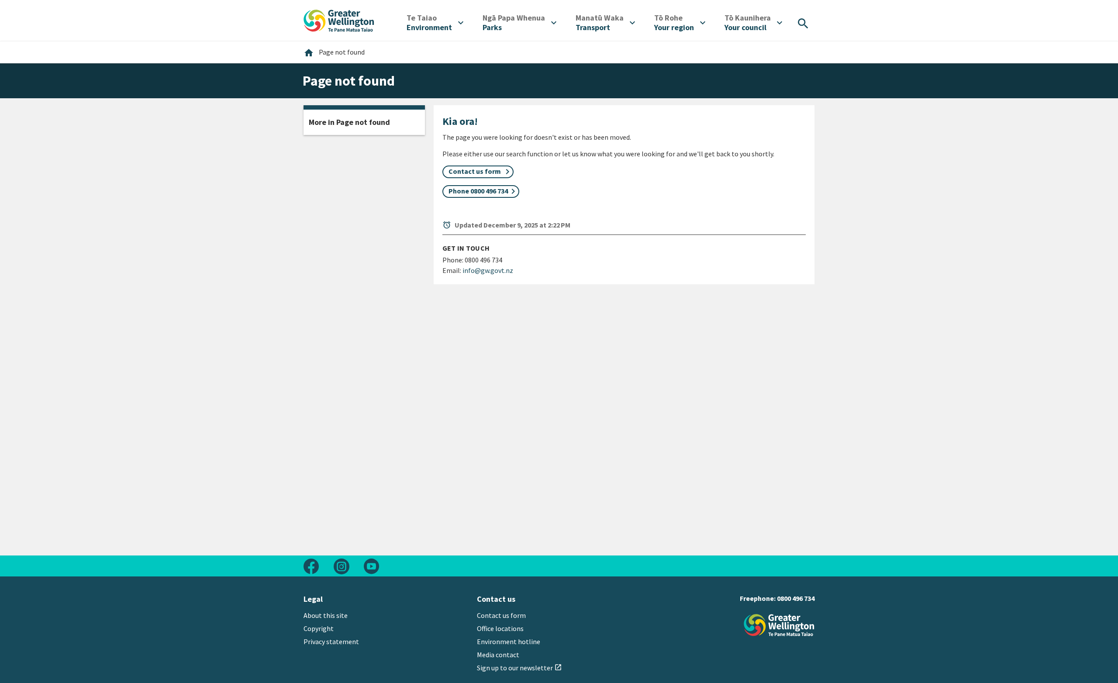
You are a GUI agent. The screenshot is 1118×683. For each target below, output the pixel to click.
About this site (326, 615)
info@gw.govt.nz (487, 270)
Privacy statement (331, 641)
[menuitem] (435, 23)
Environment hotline (508, 641)
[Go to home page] (339, 19)
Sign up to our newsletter (519, 667)
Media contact (498, 654)
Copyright (319, 628)
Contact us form (501, 615)
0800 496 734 (795, 598)
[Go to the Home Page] (779, 625)
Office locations (500, 628)
